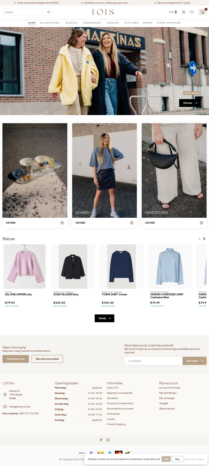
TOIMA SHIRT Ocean (114, 294)
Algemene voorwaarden (120, 392)
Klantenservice (16, 358)
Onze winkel (113, 413)
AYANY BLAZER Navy (66, 294)
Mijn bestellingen (168, 392)
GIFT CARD (132, 23)
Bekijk (102, 318)
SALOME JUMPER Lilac (18, 294)
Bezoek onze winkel (47, 358)
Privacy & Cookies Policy (120, 403)
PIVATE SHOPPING (169, 23)
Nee (177, 459)
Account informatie (169, 387)
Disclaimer (112, 398)
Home (32, 23)
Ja (166, 459)
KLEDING (71, 23)
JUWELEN (112, 23)
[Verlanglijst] (191, 12)
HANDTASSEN (91, 23)
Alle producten (167, 408)
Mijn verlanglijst (167, 398)
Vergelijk (163, 403)
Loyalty (111, 418)
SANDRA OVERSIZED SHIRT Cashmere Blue (167, 296)
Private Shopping (116, 424)
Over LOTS (113, 387)
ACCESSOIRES (49, 23)
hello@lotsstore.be (19, 406)
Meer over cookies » (194, 459)
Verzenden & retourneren (120, 408)
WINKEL (148, 23)
